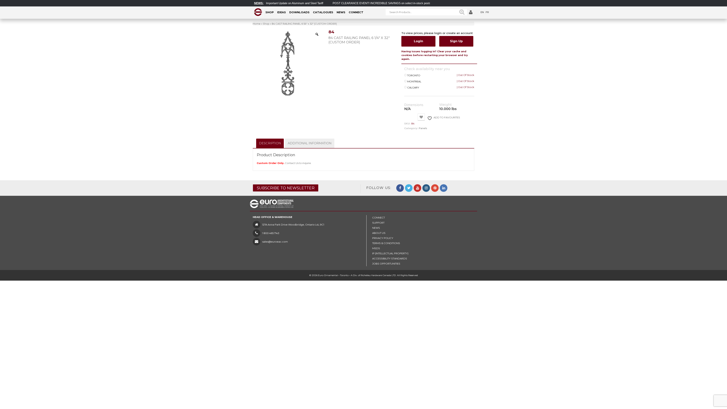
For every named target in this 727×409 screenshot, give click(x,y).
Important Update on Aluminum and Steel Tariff (284, 3)
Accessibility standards (389, 258)
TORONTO (413, 75)
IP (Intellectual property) (390, 253)
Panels (423, 128)
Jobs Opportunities (386, 263)
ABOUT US (378, 232)
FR (487, 12)
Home (257, 23)
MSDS (376, 248)
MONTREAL (414, 81)
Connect (378, 217)
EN (482, 12)
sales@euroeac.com (275, 241)
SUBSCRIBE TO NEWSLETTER (285, 188)
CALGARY (413, 87)
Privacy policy (382, 238)
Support (378, 222)
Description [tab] (270, 143)
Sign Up (456, 41)
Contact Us (292, 163)
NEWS (376, 227)
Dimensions (413, 105)
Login (418, 41)
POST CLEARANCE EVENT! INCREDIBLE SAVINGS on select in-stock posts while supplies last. (383, 3)
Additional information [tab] (310, 143)
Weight (445, 105)
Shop (266, 23)
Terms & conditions (386, 243)
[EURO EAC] (258, 12)
